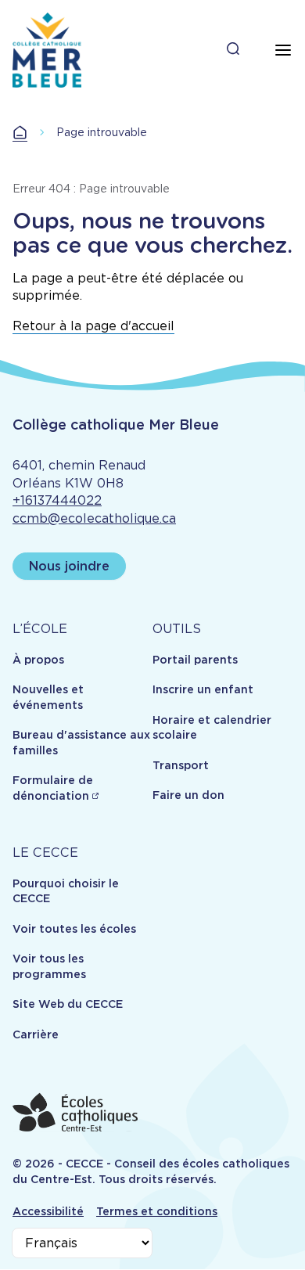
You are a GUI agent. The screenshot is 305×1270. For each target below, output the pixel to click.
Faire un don (188, 795)
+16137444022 (57, 500)
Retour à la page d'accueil (93, 325)
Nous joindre (69, 566)
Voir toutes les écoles (74, 929)
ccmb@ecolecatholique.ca (94, 518)
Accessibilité (48, 1211)
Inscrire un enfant (202, 689)
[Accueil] (47, 50)
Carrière (36, 1034)
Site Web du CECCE (68, 1004)
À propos (38, 659)
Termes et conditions (156, 1211)
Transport (180, 765)
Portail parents (195, 659)
